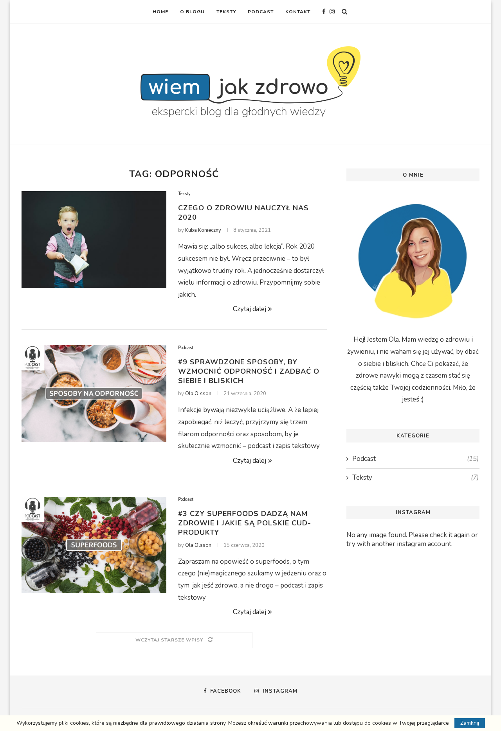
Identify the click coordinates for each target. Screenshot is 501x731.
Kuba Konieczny (203, 230)
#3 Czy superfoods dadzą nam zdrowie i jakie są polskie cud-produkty (244, 523)
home (160, 12)
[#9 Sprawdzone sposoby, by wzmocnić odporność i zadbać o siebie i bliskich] (94, 393)
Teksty (226, 12)
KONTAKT (297, 12)
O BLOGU (192, 12)
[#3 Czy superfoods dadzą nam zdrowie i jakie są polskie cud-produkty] (94, 545)
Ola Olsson (198, 393)
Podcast (261, 12)
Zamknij (469, 723)
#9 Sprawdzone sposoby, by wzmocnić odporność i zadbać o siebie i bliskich (248, 371)
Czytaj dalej (249, 309)
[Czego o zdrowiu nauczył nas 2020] (94, 239)
